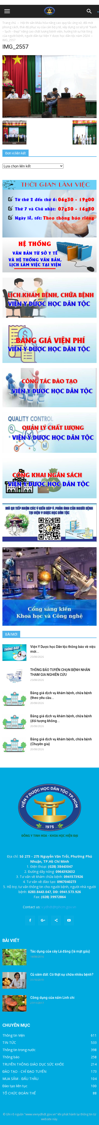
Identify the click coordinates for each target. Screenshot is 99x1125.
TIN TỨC (9, 1042)
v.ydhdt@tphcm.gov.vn (58, 907)
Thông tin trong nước (19, 1049)
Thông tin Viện (13, 1035)
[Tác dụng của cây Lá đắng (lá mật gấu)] (14, 957)
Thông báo (10, 1057)
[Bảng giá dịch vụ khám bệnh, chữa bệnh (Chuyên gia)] (14, 745)
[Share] (56, 920)
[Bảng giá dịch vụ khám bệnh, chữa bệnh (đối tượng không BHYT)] (14, 722)
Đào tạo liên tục (14, 1086)
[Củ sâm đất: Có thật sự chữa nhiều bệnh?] (14, 980)
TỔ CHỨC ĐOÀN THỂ (19, 1093)
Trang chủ (9, 23)
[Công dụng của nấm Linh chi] (14, 1003)
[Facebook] (30, 920)
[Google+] (43, 920)
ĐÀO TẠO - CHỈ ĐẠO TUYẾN (24, 1071)
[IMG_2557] (49, 86)
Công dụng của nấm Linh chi (52, 998)
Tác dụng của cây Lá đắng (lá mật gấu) (60, 951)
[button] (91, 11)
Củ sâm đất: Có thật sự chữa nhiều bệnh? (61, 974)
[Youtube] (69, 920)
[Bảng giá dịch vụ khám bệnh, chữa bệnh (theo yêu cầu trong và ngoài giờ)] (14, 699)
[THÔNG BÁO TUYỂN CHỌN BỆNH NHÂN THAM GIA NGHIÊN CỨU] (14, 675)
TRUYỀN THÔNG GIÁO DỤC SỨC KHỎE (33, 1064)
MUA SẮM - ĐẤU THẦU (20, 1078)
